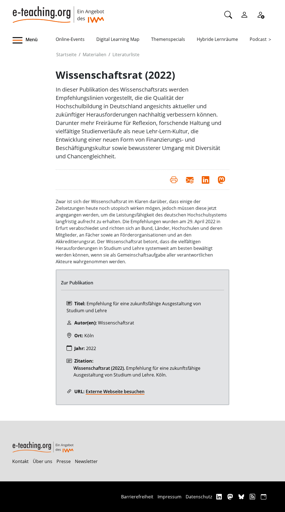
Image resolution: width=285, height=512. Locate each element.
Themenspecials (168, 39)
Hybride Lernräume (217, 39)
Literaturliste (125, 54)
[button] (34, 40)
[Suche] (228, 14)
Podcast (258, 39)
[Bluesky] (242, 496)
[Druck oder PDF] (174, 179)
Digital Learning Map (117, 39)
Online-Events (70, 39)
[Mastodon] (230, 496)
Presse (63, 461)
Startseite (66, 54)
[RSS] (253, 496)
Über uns (42, 461)
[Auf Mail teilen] (190, 179)
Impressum (169, 497)
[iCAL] (263, 496)
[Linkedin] (219, 496)
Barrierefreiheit (137, 497)
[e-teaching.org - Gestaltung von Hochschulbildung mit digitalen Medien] (58, 11)
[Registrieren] (260, 14)
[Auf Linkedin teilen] (205, 179)
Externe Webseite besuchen (115, 391)
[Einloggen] (244, 14)
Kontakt (20, 461)
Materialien (94, 54)
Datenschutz (199, 497)
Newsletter (86, 461)
